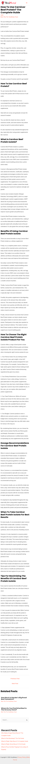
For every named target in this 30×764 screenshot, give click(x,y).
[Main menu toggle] (26, 3)
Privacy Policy (22, 757)
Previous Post (15, 678)
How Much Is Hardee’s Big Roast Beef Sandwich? (14, 698)
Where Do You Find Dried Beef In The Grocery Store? (14, 709)
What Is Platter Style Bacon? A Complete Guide (14, 741)
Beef (2, 17)
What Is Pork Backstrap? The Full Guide (12, 738)
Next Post (15, 683)
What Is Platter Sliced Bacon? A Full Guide (13, 744)
